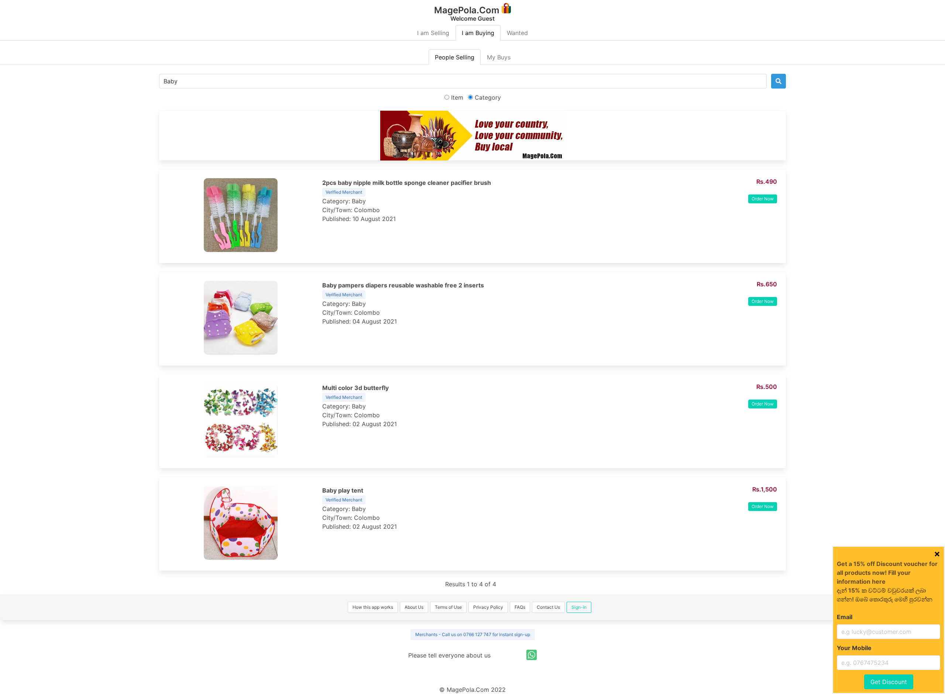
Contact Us (548, 607)
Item (456, 97)
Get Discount (888, 682)
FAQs (520, 607)
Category (487, 97)
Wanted (517, 33)
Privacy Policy (488, 607)
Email (844, 617)
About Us (414, 607)
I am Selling (433, 33)
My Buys (499, 57)
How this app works (373, 607)
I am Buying (478, 33)
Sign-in (579, 607)
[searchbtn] (778, 81)
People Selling (454, 57)
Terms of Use (448, 607)
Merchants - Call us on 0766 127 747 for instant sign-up (472, 634)
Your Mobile (854, 648)
